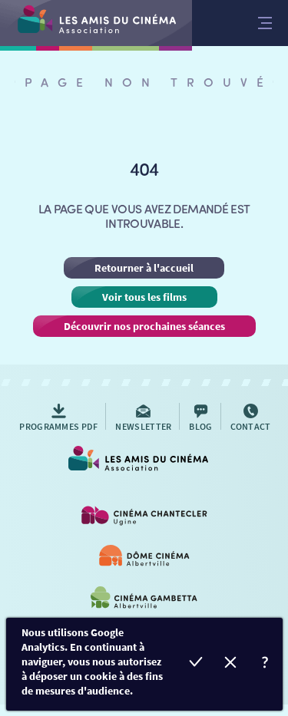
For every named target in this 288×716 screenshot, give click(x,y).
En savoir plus (265, 664)
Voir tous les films (144, 297)
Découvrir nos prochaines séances (144, 326)
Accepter (196, 664)
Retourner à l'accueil (144, 268)
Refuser (231, 664)
